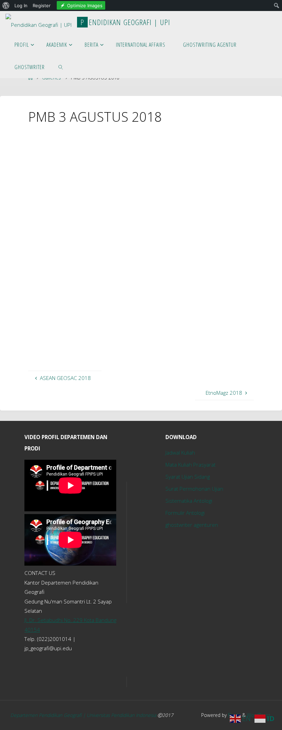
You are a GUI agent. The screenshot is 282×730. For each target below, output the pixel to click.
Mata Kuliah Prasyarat (190, 464)
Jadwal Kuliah (180, 452)
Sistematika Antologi (188, 500)
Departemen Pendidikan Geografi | (48, 715)
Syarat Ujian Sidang (187, 476)
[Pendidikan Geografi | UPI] (39, 22)
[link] (60, 67)
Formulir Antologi (185, 512)
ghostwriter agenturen (191, 524)
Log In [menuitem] (21, 5)
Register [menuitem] (42, 5)
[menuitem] (6, 5)
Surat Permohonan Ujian (194, 488)
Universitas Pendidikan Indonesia (122, 715)
